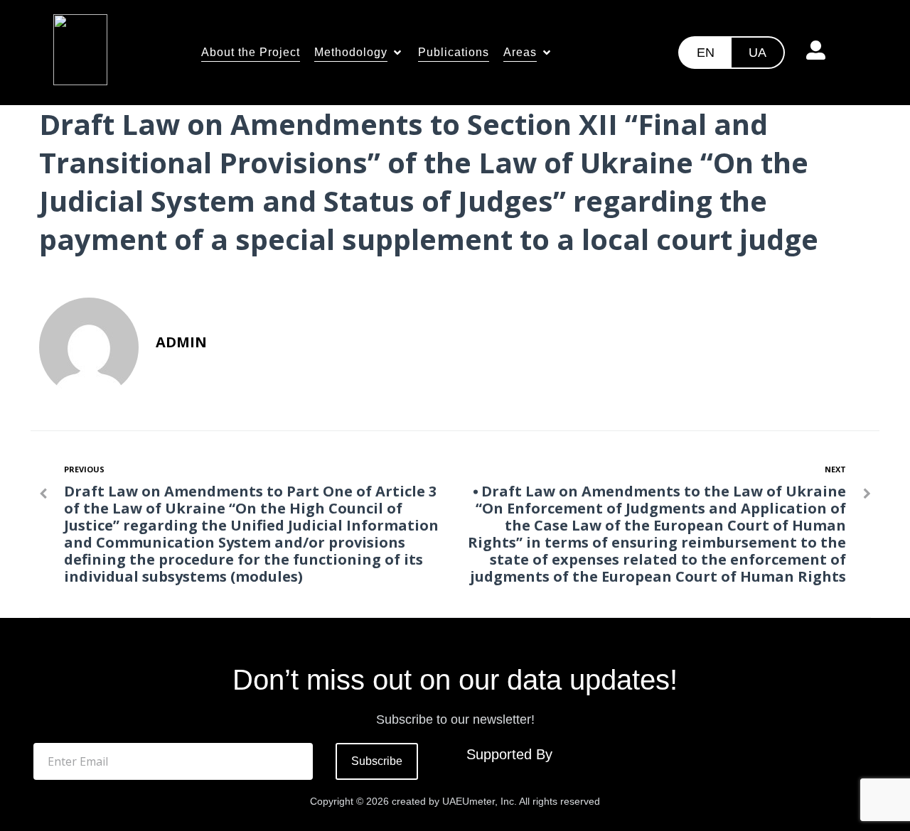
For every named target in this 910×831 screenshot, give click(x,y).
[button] (359, 52)
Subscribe (376, 761)
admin (181, 342)
